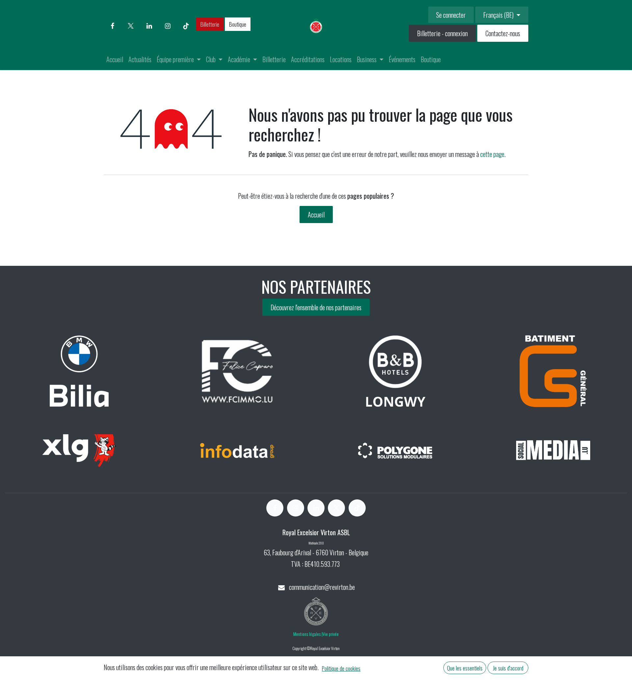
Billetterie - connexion (442, 33)
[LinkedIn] (149, 26)
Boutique (237, 24)
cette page (492, 154)
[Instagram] (167, 26)
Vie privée (331, 633)
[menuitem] (115, 59)
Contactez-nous (503, 33)
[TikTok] (186, 26)
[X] (130, 26)
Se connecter (451, 15)
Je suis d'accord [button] (508, 668)
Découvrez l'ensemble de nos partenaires (316, 307)
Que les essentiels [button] (465, 668)
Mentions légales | (308, 633)
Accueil (316, 214)
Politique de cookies (341, 668)
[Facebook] (112, 26)
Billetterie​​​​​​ (209, 24)
